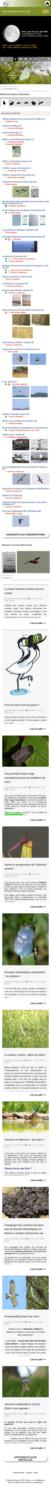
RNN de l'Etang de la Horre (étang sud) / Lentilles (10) (23, 119)
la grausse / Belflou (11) (11, 126)
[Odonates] (40, 103)
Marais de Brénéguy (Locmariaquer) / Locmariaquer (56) (25, 428)
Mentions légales (18, 1472)
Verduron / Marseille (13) (12, 133)
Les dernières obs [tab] (9, 89)
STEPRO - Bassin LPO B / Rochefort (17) (18, 175)
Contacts (29, 1472)
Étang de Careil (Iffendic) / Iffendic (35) (17, 290)
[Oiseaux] (4, 103)
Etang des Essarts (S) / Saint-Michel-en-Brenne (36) (23, 310)
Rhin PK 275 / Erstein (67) (12, 495)
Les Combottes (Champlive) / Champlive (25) (20, 230)
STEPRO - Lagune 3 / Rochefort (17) (16, 168)
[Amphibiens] (33, 103)
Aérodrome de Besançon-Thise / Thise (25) (19, 182)
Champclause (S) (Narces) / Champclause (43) (21, 349)
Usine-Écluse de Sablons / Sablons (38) (18, 342)
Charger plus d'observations (25, 534)
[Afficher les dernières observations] (15, 94)
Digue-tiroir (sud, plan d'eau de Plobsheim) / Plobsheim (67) (26, 489)
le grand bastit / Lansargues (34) (15, 283)
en (47, 11)
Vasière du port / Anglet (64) (13, 435)
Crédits (35, 1472)
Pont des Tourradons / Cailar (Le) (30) (17, 277)
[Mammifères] (11, 103)
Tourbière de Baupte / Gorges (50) (15, 414)
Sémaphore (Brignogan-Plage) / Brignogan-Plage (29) (23, 237)
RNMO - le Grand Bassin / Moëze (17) (17, 161)
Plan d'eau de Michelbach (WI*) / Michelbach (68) (21, 511)
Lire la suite (36, 623)
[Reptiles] (26, 103)
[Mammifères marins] (19, 103)
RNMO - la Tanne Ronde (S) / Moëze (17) (18, 139)
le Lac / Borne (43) (9, 382)
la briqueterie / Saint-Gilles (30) (14, 256)
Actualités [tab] (6, 578)
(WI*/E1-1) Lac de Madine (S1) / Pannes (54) (19, 421)
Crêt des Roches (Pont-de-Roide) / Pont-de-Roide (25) (23, 210)
